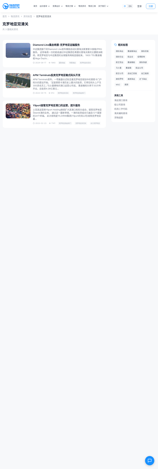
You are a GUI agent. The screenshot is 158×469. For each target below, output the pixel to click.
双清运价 (56, 6)
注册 (151, 6)
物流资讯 (82, 6)
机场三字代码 (120, 109)
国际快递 (143, 62)
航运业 (130, 57)
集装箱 (128, 68)
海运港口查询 (120, 100)
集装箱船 (131, 62)
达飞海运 (143, 79)
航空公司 (119, 73)
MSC (118, 84)
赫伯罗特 (119, 79)
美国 (126, 84)
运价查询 (43, 6)
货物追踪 (118, 117)
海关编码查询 (120, 113)
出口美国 (145, 73)
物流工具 (92, 6)
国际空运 (119, 57)
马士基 (118, 68)
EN (130, 6)
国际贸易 (145, 51)
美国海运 (131, 79)
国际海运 (119, 51)
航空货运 (119, 62)
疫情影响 (141, 57)
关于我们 (102, 6)
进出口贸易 (132, 73)
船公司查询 (119, 104)
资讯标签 (27, 16)
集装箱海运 (132, 51)
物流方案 (69, 6)
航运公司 (139, 68)
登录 (139, 6)
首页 (35, 6)
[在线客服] (149, 460)
